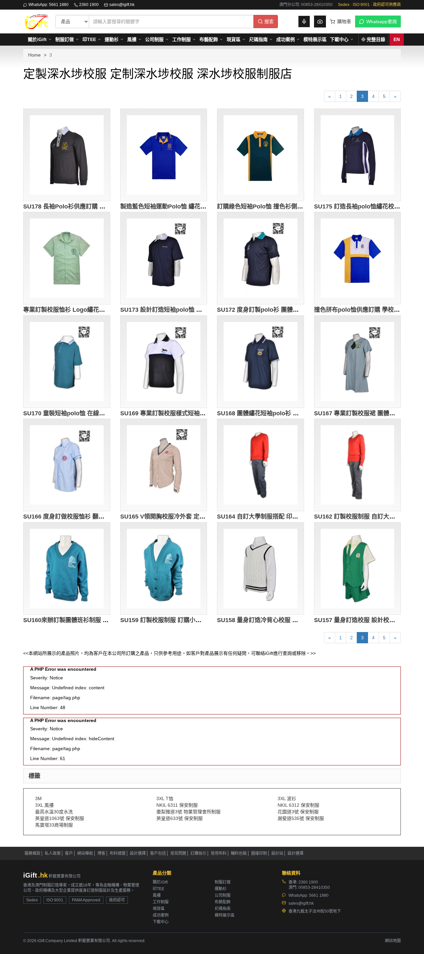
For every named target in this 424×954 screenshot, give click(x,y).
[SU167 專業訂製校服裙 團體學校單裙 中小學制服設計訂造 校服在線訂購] (357, 361)
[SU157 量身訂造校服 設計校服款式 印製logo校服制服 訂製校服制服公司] (357, 568)
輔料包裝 (239, 853)
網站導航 (85, 853)
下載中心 (339, 39)
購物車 (344, 21)
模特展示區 (315, 39)
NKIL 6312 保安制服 (298, 805)
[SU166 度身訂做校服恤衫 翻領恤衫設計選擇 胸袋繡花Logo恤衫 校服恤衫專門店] (66, 465)
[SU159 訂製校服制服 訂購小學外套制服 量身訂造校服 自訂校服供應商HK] (163, 568)
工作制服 (181, 39)
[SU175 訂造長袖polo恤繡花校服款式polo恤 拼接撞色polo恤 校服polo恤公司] (357, 155)
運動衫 (112, 39)
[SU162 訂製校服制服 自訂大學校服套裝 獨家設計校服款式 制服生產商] (357, 465)
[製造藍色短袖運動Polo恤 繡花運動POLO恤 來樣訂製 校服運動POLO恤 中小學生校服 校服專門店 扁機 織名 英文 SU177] (163, 155)
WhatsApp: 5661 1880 (48, 4)
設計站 (277, 853)
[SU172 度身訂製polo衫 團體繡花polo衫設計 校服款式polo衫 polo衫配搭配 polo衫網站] (260, 258)
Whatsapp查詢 (381, 21)
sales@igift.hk (121, 4)
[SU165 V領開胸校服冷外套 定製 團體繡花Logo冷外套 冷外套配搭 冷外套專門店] (163, 465)
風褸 (131, 39)
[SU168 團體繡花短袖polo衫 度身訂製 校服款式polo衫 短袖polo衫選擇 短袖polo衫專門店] (260, 361)
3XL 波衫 (287, 798)
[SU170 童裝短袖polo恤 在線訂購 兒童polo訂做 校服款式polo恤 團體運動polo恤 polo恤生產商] (66, 361)
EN (397, 39)
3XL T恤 (164, 798)
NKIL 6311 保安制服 (177, 805)
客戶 (69, 853)
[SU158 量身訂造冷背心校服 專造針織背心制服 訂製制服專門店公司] (260, 568)
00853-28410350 (314, 887)
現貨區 (233, 39)
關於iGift (37, 39)
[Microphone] (304, 21)
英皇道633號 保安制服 (179, 818)
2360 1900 (89, 4)
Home (34, 55)
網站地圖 (393, 940)
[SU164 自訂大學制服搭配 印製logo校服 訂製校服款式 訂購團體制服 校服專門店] (260, 465)
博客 (101, 853)
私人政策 (53, 853)
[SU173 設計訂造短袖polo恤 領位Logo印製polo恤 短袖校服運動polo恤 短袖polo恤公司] (163, 258)
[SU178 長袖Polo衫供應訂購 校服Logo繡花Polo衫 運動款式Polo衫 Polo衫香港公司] (66, 155)
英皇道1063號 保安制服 (59, 818)
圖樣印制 (259, 853)
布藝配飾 (208, 39)
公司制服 (154, 39)
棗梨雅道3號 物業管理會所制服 (188, 811)
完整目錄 (376, 39)
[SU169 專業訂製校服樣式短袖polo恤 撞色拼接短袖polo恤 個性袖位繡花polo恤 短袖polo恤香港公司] (163, 361)
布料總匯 (118, 853)
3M (38, 798)
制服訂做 (64, 39)
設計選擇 (138, 853)
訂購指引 (198, 853)
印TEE (89, 39)
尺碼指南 (258, 39)
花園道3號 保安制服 (298, 811)
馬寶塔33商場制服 (54, 825)
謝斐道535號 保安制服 (301, 818)
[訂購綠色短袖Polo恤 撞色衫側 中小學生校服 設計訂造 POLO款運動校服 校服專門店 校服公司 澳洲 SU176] (260, 155)
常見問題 (178, 853)
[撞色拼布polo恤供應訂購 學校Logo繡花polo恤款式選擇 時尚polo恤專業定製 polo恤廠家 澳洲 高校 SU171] (357, 258)
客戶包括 (158, 853)
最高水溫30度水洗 (54, 811)
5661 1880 (319, 895)
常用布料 (219, 853)
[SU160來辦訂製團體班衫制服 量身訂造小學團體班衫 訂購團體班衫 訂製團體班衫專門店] (66, 568)
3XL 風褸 (44, 805)
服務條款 (32, 853)
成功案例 (285, 39)
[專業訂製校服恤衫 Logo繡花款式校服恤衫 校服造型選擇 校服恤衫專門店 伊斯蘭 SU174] (66, 258)
